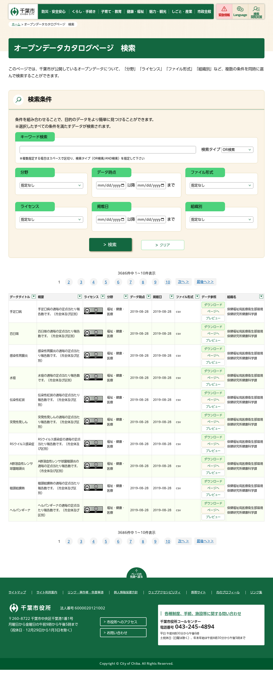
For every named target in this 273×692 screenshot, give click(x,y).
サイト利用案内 (46, 592)
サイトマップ (17, 592)
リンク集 (256, 592)
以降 (131, 185)
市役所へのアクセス (122, 622)
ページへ (213, 311)
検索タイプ (210, 149)
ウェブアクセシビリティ (164, 592)
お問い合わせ (117, 633)
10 (168, 282)
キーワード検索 (33, 137)
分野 (24, 172)
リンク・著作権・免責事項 (85, 592)
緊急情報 (224, 14)
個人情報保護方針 (126, 592)
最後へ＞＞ (205, 281)
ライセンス (29, 206)
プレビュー (213, 318)
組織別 (196, 206)
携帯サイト (198, 592)
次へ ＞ (183, 281)
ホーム (16, 24)
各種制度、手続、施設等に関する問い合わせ (203, 614)
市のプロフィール (228, 592)
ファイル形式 (202, 172)
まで (171, 185)
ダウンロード (213, 304)
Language (240, 14)
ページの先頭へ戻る (136, 575)
